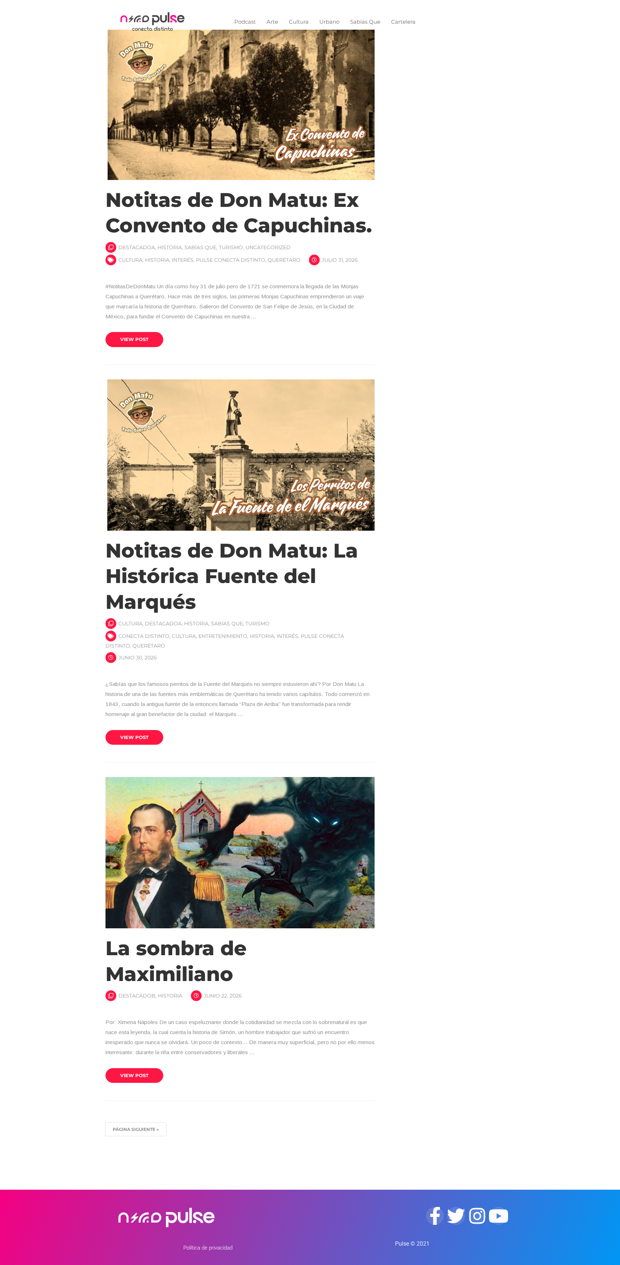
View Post (134, 339)
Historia (170, 247)
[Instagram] (477, 1216)
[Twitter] (456, 1216)
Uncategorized (268, 247)
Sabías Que (365, 21)
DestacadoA (136, 247)
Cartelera (403, 21)
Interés (182, 260)
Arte (272, 21)
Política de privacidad (207, 1248)
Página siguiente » (136, 1129)
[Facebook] (435, 1216)
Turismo (231, 247)
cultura (130, 260)
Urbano (329, 21)
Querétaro (284, 260)
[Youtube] (498, 1216)
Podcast (245, 21)
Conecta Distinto (143, 636)
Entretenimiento (222, 636)
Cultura (299, 21)
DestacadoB (136, 995)
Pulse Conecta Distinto (230, 260)
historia (157, 260)
